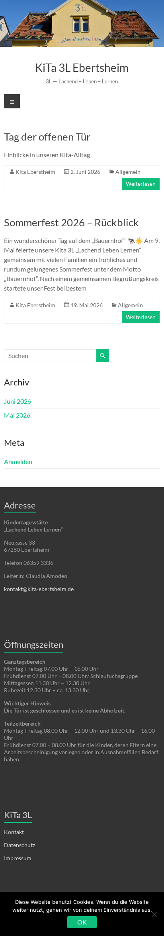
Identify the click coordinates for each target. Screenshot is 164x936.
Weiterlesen (141, 183)
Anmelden (18, 461)
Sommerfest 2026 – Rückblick (71, 222)
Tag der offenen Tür (47, 136)
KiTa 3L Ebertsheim (82, 67)
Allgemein (128, 171)
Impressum (17, 858)
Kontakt (14, 831)
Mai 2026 (17, 415)
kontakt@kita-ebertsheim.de (39, 588)
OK (82, 922)
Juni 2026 (17, 401)
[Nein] (154, 914)
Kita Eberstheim (35, 171)
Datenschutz (19, 845)
